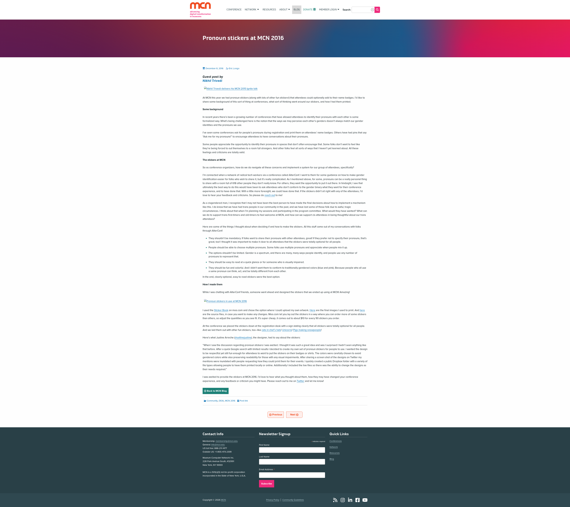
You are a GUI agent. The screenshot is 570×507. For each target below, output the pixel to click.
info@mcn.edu (218, 444)
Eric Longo (234, 68)
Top (563, 501)
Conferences (336, 441)
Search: (347, 10)
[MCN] (200, 9)
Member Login (328, 9)
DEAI (221, 400)
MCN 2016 (230, 400)
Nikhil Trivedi (212, 81)
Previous (278, 414)
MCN (223, 500)
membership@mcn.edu (227, 441)
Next (296, 414)
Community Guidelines (293, 500)
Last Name (264, 456)
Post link (244, 400)
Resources (335, 453)
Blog (332, 459)
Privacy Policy (272, 500)
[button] (372, 9)
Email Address (267, 470)
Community (212, 400)
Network (334, 447)
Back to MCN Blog (217, 390)
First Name (264, 445)
